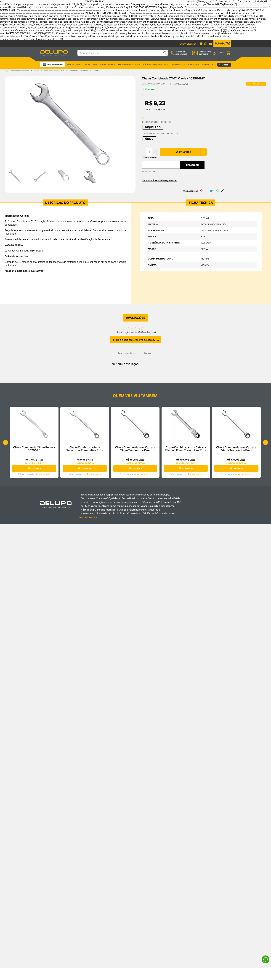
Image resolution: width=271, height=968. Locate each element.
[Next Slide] (265, 442)
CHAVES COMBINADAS (51, 70)
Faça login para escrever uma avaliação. (133, 339)
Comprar (35, 468)
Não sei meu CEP (148, 171)
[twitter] (211, 191)
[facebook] (206, 191)
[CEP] (161, 162)
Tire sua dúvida (28, 474)
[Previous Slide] (5, 442)
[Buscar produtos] (165, 53)
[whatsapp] (217, 191)
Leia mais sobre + (88, 517)
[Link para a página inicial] (6, 71)
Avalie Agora (44, 474)
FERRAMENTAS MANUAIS (20, 70)
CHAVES (36, 70)
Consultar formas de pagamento (159, 180)
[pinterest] (201, 191)
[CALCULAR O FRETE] (192, 165)
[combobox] (122, 53)
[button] (153, 127)
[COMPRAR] (183, 152)
